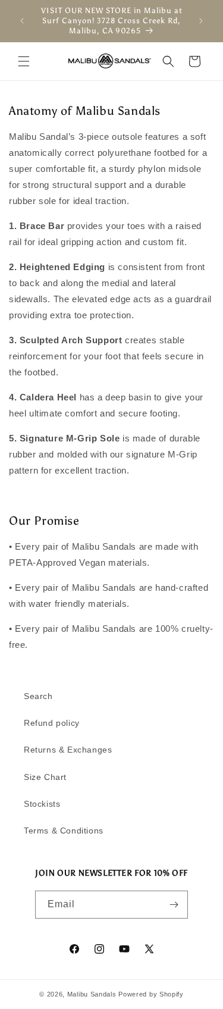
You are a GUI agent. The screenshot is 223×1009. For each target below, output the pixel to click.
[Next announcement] (201, 21)
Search (38, 696)
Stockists (42, 804)
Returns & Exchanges (68, 749)
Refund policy (52, 723)
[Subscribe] (174, 905)
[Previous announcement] (22, 21)
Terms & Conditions (63, 830)
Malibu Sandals (92, 994)
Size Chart (45, 777)
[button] (24, 61)
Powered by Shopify (151, 994)
